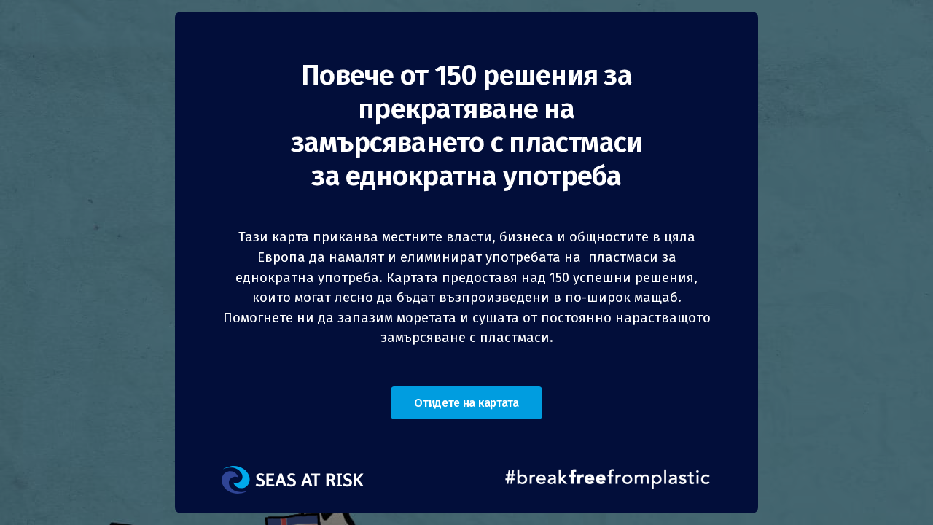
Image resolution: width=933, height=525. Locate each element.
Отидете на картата (466, 403)
